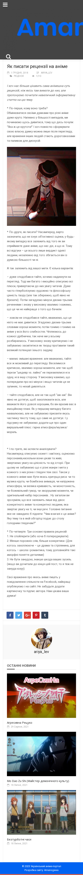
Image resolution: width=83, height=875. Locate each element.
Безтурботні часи (19, 839)
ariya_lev (46, 72)
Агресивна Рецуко (19, 722)
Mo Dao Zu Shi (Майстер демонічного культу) (38, 781)
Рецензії (19, 76)
